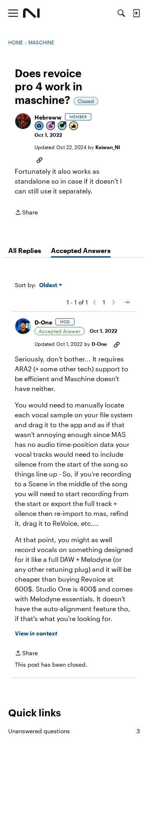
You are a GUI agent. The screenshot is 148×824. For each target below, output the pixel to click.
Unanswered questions (74, 730)
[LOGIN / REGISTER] (136, 13)
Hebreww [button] (48, 117)
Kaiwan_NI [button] (107, 147)
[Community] (31, 13)
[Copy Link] (39, 159)
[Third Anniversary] (51, 126)
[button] (23, 121)
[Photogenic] (39, 126)
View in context (36, 633)
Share (26, 213)
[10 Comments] (62, 126)
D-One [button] (43, 322)
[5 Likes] (74, 126)
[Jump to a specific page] (126, 302)
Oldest (49, 285)
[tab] (24, 251)
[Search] (121, 13)
